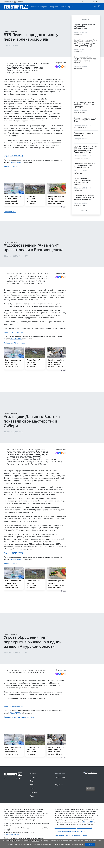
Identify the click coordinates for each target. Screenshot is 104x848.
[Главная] (16, 7)
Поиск (32, 796)
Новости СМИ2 (10, 212)
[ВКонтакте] (59, 66)
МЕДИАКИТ (59, 785)
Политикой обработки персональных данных (68, 844)
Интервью (33, 777)
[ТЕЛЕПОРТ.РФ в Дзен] (93, 1)
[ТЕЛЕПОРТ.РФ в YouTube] (99, 1)
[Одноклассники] (62, 66)
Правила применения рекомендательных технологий (73, 828)
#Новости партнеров (81, 128)
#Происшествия (79, 112)
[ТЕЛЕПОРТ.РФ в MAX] (82, 1)
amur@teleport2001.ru (11, 834)
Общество (9, 343)
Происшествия (11, 717)
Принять (90, 845)
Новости (34, 7)
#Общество (78, 34)
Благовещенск (21, 343)
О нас (32, 788)
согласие (35, 841)
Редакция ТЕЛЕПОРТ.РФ (13, 156)
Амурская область (57, 7)
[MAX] (56, 66)
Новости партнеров (12, 166)
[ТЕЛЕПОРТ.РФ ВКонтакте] (88, 1)
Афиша (70, 7)
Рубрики (43, 7)
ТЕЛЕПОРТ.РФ (16, 162)
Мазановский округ (27, 717)
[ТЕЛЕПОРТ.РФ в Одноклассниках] (90, 1)
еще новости (85, 210)
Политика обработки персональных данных (70, 831)
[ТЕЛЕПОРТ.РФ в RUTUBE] (96, 1)
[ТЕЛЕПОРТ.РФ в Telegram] (85, 1)
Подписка (33, 792)
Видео (32, 781)
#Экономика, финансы (82, 141)
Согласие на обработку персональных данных (71, 835)
